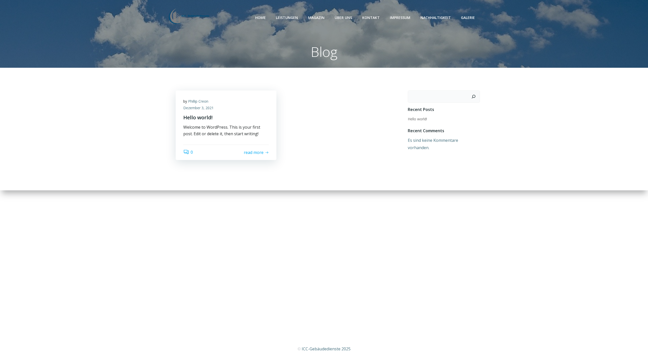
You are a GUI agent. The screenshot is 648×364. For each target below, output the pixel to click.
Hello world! (417, 119)
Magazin (316, 17)
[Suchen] (474, 96)
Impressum (400, 17)
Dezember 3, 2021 (198, 107)
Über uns (343, 17)
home (260, 17)
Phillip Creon (198, 101)
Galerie (468, 17)
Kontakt (371, 17)
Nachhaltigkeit (435, 17)
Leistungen (287, 17)
